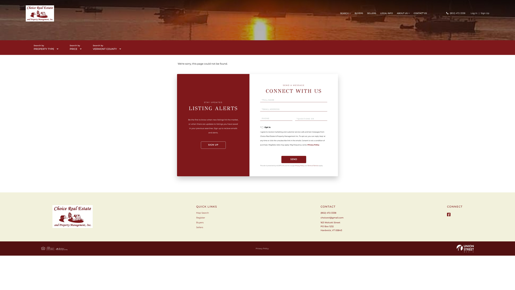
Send (293, 159)
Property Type (44, 49)
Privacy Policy (313, 145)
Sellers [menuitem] (371, 13)
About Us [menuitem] (402, 13)
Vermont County (105, 49)
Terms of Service (313, 165)
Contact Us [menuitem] (420, 13)
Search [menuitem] (344, 13)
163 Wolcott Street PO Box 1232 (331, 226)
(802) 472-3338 (457, 13)
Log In (474, 13)
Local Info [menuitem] (386, 13)
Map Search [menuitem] (202, 213)
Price (73, 49)
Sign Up (485, 13)
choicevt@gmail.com (332, 218)
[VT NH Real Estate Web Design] (465, 248)
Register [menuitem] (200, 218)
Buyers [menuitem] (359, 13)
